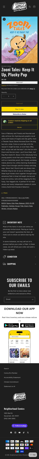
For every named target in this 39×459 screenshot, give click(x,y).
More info (19, 127)
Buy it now (19, 109)
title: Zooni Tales (26, 206)
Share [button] (6, 193)
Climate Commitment (11, 382)
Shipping (4, 85)
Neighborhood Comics (16, 455)
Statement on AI (9, 386)
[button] (4, 7)
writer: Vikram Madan (10, 209)
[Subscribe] (32, 299)
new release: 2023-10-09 (24, 203)
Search (6, 368)
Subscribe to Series (19, 114)
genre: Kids (10, 203)
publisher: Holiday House (11, 206)
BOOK (4, 203)
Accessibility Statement (12, 377)
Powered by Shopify (28, 455)
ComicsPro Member (11, 373)
